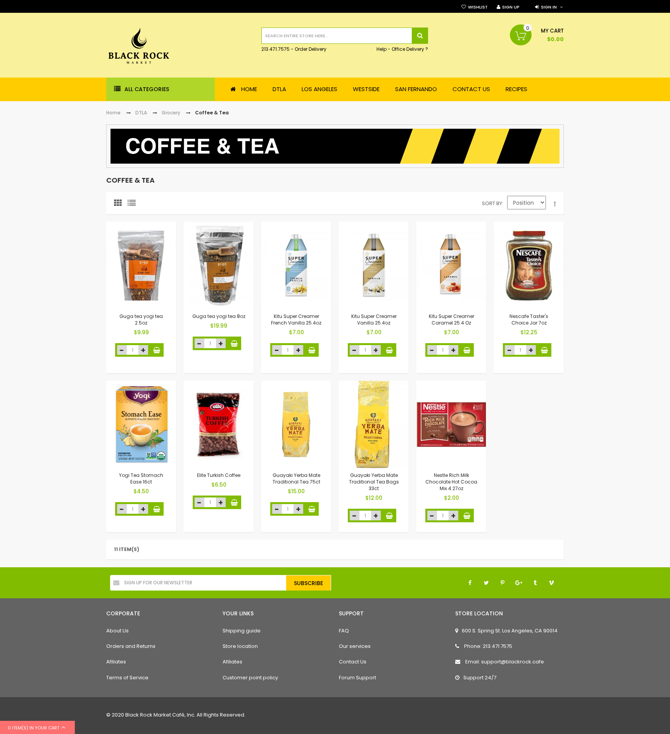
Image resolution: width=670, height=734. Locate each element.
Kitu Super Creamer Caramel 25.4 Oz (451, 319)
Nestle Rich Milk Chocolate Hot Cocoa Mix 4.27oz (451, 482)
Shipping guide (242, 630)
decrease (122, 350)
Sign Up (511, 7)
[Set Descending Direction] (555, 204)
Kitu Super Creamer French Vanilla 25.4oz (296, 319)
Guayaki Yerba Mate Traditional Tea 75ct (296, 478)
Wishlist (478, 7)
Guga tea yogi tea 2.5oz (141, 319)
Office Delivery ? (410, 49)
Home (113, 112)
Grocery (171, 112)
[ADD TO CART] (157, 350)
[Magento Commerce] (138, 47)
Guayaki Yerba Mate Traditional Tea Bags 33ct (374, 482)
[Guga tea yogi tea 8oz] (219, 265)
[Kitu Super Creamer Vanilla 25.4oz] (374, 265)
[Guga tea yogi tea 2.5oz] (141, 265)
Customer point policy (250, 677)
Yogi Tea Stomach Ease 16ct (141, 478)
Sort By (492, 203)
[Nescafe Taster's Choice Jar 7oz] (529, 265)
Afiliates (116, 661)
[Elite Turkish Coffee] (219, 424)
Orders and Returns (130, 646)
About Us (117, 630)
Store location (240, 646)
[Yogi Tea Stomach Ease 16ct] (141, 424)
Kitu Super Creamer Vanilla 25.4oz (374, 319)
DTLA (141, 112)
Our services (355, 646)
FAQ (344, 630)
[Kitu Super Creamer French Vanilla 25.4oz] (296, 265)
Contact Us (352, 661)
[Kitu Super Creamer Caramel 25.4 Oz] (451, 265)
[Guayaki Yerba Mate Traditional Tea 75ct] (296, 424)
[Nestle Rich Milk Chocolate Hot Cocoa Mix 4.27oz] (451, 424)
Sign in (549, 7)
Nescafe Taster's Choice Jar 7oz (528, 319)
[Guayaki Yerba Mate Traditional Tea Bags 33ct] (374, 424)
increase (143, 350)
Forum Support (357, 677)
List (133, 205)
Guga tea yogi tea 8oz (218, 316)
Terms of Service (127, 677)
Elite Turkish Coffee (218, 475)
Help (381, 49)
